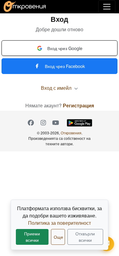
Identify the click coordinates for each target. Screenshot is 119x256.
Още (58, 237)
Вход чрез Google (64, 48)
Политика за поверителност (59, 222)
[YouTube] (56, 122)
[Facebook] (30, 122)
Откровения (71, 132)
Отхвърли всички (85, 237)
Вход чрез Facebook (65, 66)
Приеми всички (32, 237)
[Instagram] (43, 122)
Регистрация (78, 105)
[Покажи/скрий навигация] (106, 6)
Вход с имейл (57, 87)
